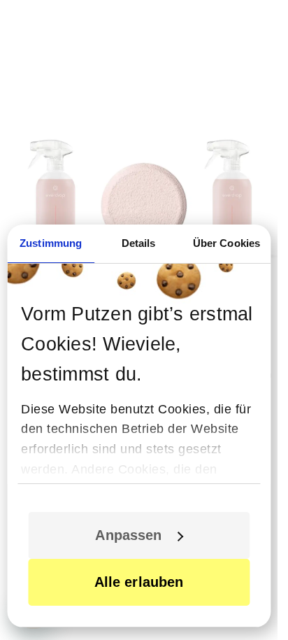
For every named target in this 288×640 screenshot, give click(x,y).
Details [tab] (139, 243)
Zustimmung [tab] (51, 243)
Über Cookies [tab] (226, 243)
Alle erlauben (138, 582)
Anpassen (128, 535)
